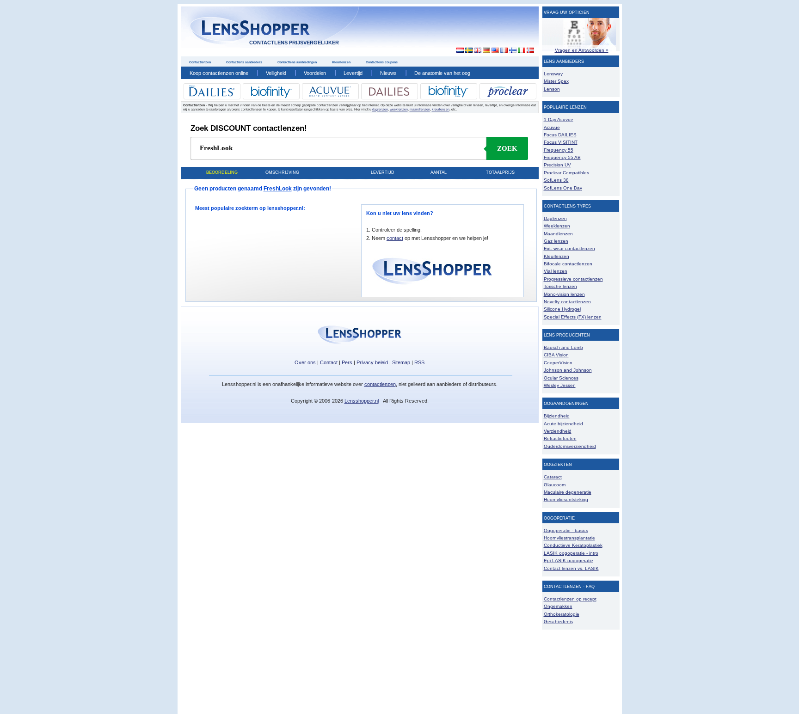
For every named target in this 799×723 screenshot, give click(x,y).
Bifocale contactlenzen (568, 263)
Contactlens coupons (382, 62)
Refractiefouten (560, 438)
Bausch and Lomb (563, 347)
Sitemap (401, 362)
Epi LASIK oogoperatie (568, 560)
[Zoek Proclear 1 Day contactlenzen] (508, 95)
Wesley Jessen (560, 385)
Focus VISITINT (561, 142)
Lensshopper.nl (361, 401)
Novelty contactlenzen (567, 301)
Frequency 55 (558, 150)
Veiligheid (276, 73)
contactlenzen (380, 384)
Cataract (553, 476)
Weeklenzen (557, 225)
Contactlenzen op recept (570, 598)
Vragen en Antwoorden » (581, 50)
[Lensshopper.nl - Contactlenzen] (457, 50)
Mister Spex (556, 81)
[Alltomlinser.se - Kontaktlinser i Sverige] (468, 50)
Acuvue (552, 127)
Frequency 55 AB (562, 157)
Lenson (552, 89)
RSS (419, 362)
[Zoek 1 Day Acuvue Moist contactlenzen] (330, 95)
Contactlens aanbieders (244, 62)
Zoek (507, 148)
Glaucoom (554, 484)
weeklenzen (399, 109)
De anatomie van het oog (442, 73)
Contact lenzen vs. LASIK (571, 568)
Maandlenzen (558, 233)
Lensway (553, 73)
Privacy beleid (372, 362)
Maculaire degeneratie (567, 492)
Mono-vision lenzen (564, 294)
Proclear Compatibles (566, 172)
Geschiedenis (558, 621)
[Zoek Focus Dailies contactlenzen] (211, 95)
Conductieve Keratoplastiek (573, 545)
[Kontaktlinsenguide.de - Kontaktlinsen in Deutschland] (486, 50)
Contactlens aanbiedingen (297, 62)
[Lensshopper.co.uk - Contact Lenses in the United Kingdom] (477, 50)
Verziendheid (558, 431)
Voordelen (315, 73)
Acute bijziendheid (563, 423)
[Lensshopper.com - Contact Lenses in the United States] (495, 50)
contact (395, 238)
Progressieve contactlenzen (573, 279)
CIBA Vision (556, 354)
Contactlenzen (200, 62)
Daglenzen (555, 218)
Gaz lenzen (556, 241)
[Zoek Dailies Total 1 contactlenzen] (389, 95)
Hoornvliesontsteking (566, 499)
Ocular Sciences (561, 377)
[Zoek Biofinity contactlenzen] (271, 97)
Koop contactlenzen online (219, 73)
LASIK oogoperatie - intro (571, 553)
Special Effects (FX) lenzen (573, 316)
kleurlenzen (440, 109)
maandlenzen (420, 109)
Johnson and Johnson (568, 370)
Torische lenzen (560, 286)
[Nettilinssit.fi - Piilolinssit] (512, 50)
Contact (329, 362)
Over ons (305, 362)
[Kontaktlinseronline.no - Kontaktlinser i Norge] (530, 50)
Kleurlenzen (341, 62)
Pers (347, 362)
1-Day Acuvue (558, 119)
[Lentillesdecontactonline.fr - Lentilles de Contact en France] (503, 50)
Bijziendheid (557, 415)
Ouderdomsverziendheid (570, 446)
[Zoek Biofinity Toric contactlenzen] (448, 96)
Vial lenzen (555, 271)
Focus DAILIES (560, 134)
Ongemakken (558, 606)
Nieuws (388, 73)
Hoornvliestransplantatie (569, 537)
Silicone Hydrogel (562, 309)
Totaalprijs (500, 172)
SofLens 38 (556, 180)
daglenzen (380, 109)
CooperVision (558, 362)
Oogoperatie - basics (566, 530)
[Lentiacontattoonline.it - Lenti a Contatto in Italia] (521, 50)
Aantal (438, 172)
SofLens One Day (563, 187)
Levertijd (353, 73)
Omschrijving (282, 172)
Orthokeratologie (561, 614)
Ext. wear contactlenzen (569, 248)
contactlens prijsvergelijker (294, 42)
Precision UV (557, 164)
